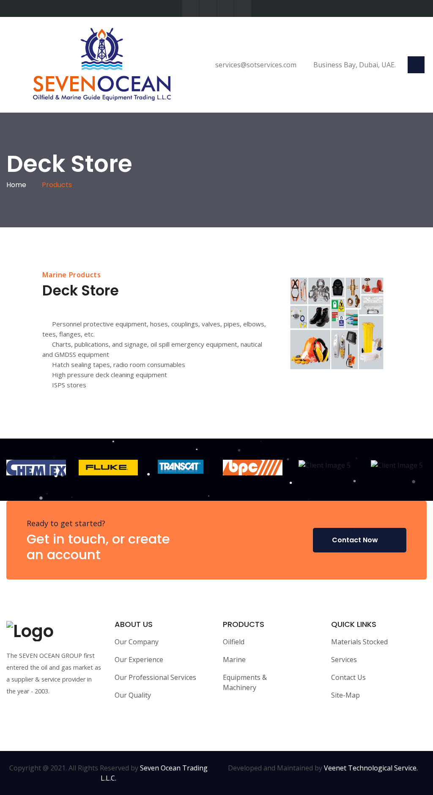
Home (16, 185)
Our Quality (133, 695)
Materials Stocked (359, 641)
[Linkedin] (225, 8)
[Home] (98, 64)
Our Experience (139, 659)
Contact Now (355, 540)
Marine (234, 659)
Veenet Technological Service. (371, 768)
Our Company (137, 641)
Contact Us (348, 677)
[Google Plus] (242, 8)
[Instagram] (49, 717)
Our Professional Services (155, 677)
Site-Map (345, 695)
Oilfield (233, 641)
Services (344, 659)
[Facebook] (208, 8)
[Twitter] (190, 8)
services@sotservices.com (255, 64)
